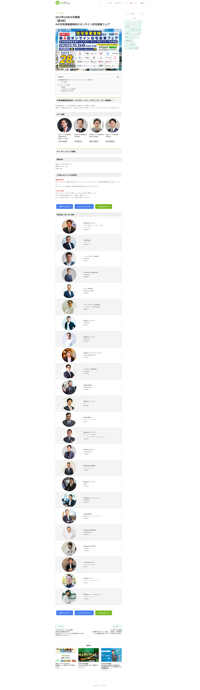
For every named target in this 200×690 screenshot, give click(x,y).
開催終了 (128, 37)
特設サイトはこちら (64, 206)
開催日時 (63, 87)
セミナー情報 (109, 3)
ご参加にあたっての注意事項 (68, 89)
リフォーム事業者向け (130, 44)
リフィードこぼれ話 (135, 33)
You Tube (134, 3)
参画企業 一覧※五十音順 (67, 91)
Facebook (119, 3)
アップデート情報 (129, 29)
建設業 (127, 33)
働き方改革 (138, 29)
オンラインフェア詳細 (64, 85)
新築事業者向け (129, 40)
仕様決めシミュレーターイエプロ (133, 26)
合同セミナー (135, 37)
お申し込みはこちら (103, 206)
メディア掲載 (128, 48)
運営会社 (142, 3)
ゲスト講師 (64, 82)
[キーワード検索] (142, 14)
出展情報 (136, 48)
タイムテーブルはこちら (84, 206)
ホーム (100, 3)
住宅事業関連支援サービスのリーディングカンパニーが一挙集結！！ (76, 80)
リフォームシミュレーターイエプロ (133, 22)
